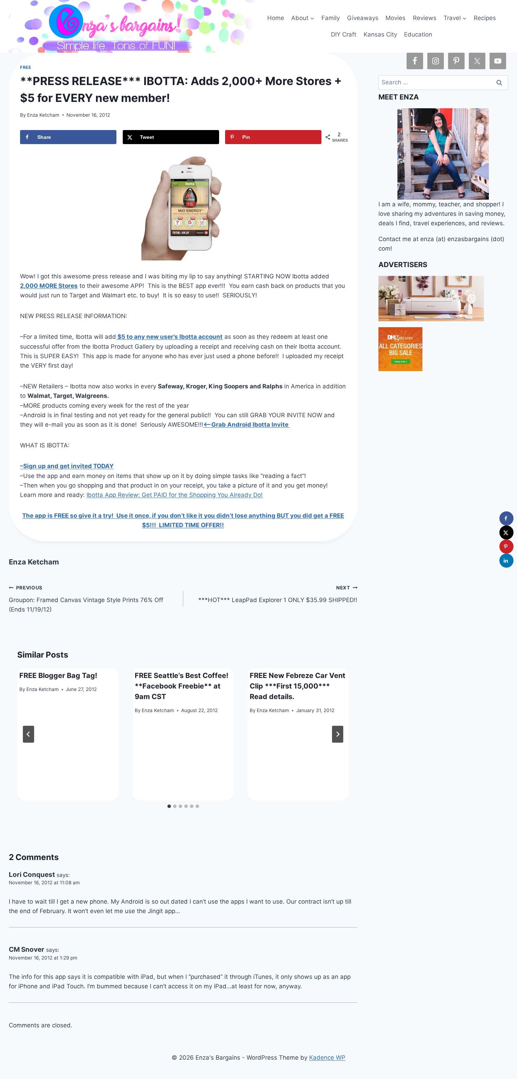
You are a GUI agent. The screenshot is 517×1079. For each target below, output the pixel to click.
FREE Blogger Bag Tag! (58, 675)
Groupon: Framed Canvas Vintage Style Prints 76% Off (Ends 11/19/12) (86, 599)
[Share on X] (506, 532)
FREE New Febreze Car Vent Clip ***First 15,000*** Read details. (297, 686)
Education (418, 34)
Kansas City (380, 34)
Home (275, 17)
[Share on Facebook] (506, 518)
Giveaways (362, 17)
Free (25, 67)
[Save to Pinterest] (506, 547)
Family (330, 17)
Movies (395, 17)
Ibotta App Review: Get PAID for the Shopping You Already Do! (175, 494)
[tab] (169, 806)
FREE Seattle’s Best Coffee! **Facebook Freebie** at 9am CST (181, 686)
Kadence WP (327, 1057)
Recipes (485, 17)
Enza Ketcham (43, 115)
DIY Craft (343, 34)
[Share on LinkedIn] (506, 561)
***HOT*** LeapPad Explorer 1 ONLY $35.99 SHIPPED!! (277, 594)
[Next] (337, 734)
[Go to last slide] (28, 734)
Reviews (424, 17)
